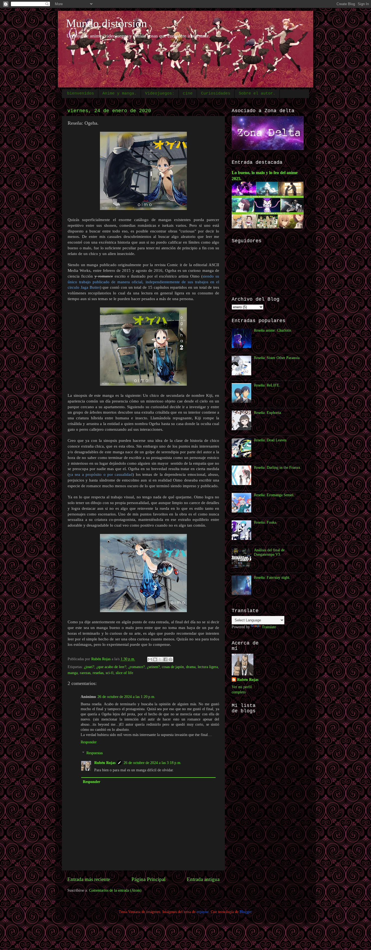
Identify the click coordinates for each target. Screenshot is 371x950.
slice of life (124, 673)
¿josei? (89, 667)
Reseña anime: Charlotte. (273, 330)
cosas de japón (173, 667)
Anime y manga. (119, 93)
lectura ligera (208, 667)
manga (73, 673)
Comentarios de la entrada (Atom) (115, 890)
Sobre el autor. (257, 93)
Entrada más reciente (88, 879)
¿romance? (136, 667)
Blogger (245, 912)
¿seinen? (153, 667)
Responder (89, 742)
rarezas (85, 673)
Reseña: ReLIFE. (267, 385)
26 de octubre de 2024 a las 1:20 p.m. (126, 697)
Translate (269, 627)
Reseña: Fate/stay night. (272, 577)
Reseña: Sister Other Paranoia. (277, 358)
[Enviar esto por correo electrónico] (150, 659)
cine (188, 93)
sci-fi (110, 673)
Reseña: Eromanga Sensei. (274, 495)
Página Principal (148, 879)
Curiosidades (215, 93)
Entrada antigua (203, 879)
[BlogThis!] (155, 659)
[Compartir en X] (160, 659)
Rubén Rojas (104, 763)
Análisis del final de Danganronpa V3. (269, 552)
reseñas (98, 673)
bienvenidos (80, 93)
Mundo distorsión (106, 23)
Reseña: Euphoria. (268, 413)
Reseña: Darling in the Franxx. (277, 467)
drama (191, 667)
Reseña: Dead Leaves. (270, 440)
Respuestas (94, 753)
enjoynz (203, 912)
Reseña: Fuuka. (265, 522)
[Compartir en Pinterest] (170, 659)
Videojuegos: (159, 93)
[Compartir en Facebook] (165, 659)
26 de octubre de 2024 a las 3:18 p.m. (152, 763)
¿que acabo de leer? (111, 667)
